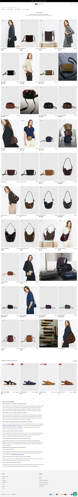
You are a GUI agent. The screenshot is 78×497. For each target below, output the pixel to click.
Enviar (51, 261)
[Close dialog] (61, 232)
